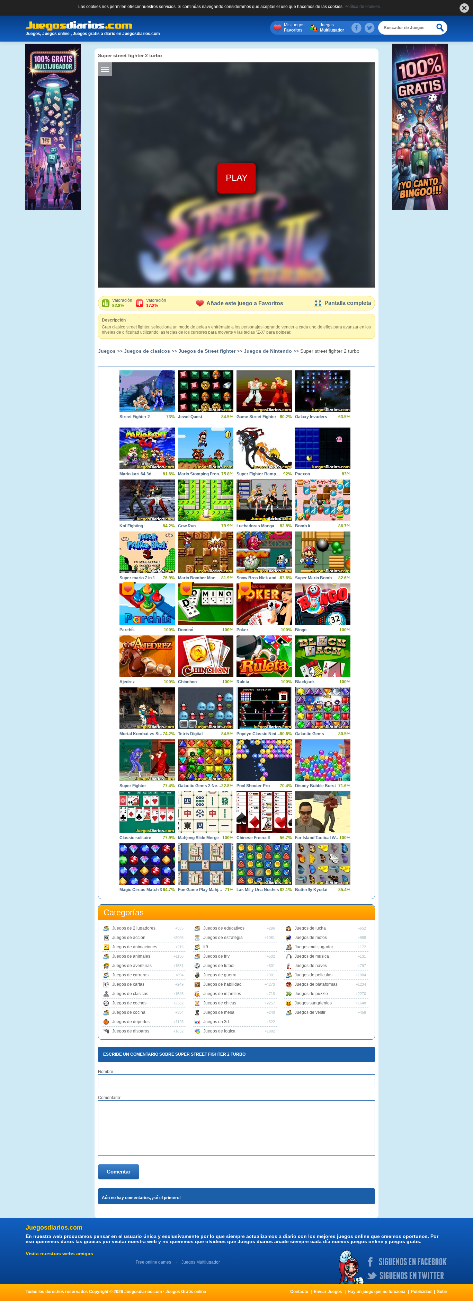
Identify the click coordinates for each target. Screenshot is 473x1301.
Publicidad (421, 1291)
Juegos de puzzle (311, 993)
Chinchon (187, 681)
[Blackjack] (322, 656)
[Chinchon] (205, 656)
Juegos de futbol (218, 965)
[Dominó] (205, 604)
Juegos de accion (128, 937)
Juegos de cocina (128, 1012)
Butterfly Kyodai (311, 889)
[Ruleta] (264, 656)
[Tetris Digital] (205, 708)
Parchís (127, 629)
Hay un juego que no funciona (376, 1291)
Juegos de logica (219, 1031)
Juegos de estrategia (223, 937)
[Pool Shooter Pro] (264, 760)
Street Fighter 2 (134, 416)
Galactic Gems (309, 733)
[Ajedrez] (147, 656)
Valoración (122, 303)
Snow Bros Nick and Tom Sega (259, 577)
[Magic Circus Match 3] (147, 864)
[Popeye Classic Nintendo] (264, 708)
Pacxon (302, 474)
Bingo (300, 629)
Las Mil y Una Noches (258, 889)
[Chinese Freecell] (264, 812)
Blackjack (305, 681)
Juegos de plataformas (316, 984)
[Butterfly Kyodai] (322, 864)
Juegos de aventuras (132, 965)
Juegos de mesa (218, 1012)
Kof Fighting (131, 526)
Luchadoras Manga (255, 526)
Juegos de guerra (220, 975)
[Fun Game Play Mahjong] (205, 864)
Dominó (185, 629)
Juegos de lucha (310, 928)
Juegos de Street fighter (206, 351)
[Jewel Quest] (205, 391)
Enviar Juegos (328, 1291)
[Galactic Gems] (322, 708)
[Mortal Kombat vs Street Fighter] (147, 708)
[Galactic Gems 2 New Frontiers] (205, 760)
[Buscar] (440, 28)
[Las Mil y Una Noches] (264, 864)
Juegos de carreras (130, 975)
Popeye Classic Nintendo (259, 733)
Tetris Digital (190, 733)
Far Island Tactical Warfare (317, 837)
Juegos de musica (312, 956)
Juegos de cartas (128, 984)
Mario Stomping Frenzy (200, 474)
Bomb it (302, 526)
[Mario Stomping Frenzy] (205, 448)
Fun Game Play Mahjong (200, 889)
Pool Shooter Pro (253, 785)
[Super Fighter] (147, 760)
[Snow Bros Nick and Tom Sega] (264, 552)
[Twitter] (369, 28)
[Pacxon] (322, 448)
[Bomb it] (322, 500)
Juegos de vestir (310, 1012)
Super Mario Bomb (313, 577)
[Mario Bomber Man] (205, 552)
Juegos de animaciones (134, 946)
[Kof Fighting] (147, 500)
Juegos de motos (311, 937)
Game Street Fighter (256, 416)
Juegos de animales (131, 956)
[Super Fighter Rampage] (264, 448)
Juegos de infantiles (222, 993)
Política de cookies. (363, 6)
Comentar (119, 1172)
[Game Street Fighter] (264, 391)
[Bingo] (322, 604)
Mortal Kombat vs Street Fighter (141, 733)
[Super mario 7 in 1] (147, 552)
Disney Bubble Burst (315, 785)
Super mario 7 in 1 (137, 577)
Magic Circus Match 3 (140, 889)
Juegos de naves (311, 965)
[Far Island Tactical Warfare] (322, 812)
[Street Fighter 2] (147, 391)
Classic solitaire (135, 837)
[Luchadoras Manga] (264, 500)
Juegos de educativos (223, 928)
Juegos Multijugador (200, 1262)
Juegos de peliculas (313, 975)
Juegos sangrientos (313, 1003)
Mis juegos (294, 28)
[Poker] (264, 604)
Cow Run (187, 526)
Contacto (299, 1291)
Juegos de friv (216, 956)
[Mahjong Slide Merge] (205, 812)
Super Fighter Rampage (259, 474)
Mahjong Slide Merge (198, 837)
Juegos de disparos (130, 1031)
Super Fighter (132, 785)
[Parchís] (147, 604)
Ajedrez (127, 681)
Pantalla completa (347, 303)
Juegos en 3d (216, 1021)
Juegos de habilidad (222, 984)
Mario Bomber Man (196, 577)
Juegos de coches (129, 1003)
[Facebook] (356, 28)
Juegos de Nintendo (268, 351)
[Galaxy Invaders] (322, 391)
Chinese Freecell (253, 837)
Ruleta (243, 681)
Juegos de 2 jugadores (133, 928)
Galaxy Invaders (311, 416)
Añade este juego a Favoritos (244, 303)
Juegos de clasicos (147, 351)
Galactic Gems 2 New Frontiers (200, 785)
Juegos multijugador (314, 946)
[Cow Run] (205, 500)
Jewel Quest (190, 416)
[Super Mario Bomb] (322, 552)
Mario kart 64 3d (135, 474)
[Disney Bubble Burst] (322, 760)
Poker (242, 629)
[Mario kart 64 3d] (147, 448)
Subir (442, 1291)
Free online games (153, 1262)
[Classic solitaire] (147, 812)
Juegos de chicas (219, 1003)
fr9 (205, 946)
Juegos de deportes (131, 1021)
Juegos (332, 28)
